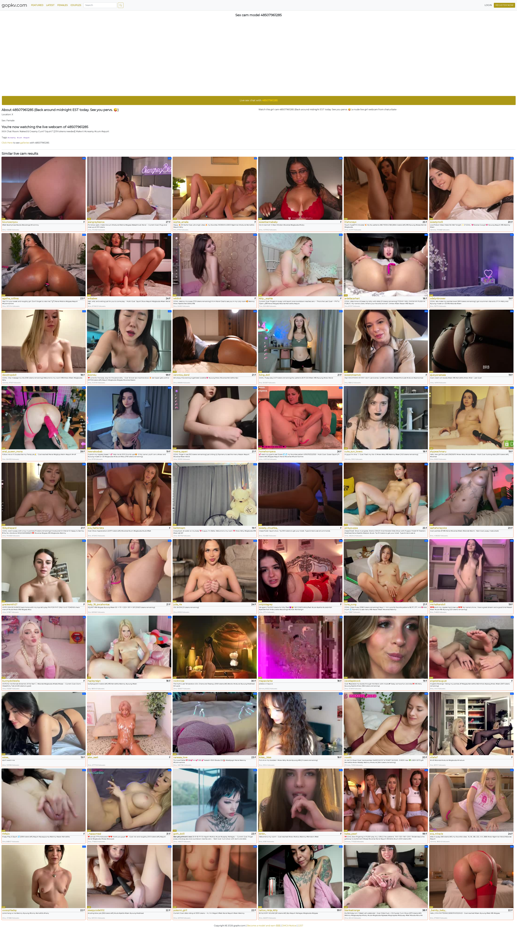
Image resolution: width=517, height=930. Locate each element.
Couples (76, 5)
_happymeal (94, 834)
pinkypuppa (351, 528)
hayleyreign (94, 681)
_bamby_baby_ (438, 910)
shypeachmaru (438, 451)
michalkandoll (437, 604)
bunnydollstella (11, 681)
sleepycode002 (96, 910)
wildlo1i (177, 298)
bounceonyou (10, 222)
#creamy (12, 137)
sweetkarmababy (268, 222)
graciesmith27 (9, 604)
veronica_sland (181, 375)
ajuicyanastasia (438, 375)
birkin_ (262, 834)
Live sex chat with (259, 100)
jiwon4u (92, 375)
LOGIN (488, 5)
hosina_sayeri (180, 451)
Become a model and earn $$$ (263, 925)
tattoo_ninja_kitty (268, 910)
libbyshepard (9, 528)
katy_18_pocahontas (98, 604)
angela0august (438, 681)
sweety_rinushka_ (268, 528)
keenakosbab (95, 451)
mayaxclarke (266, 681)
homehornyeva (267, 451)
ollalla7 (434, 757)
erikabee (92, 298)
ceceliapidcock (352, 681)
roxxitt (348, 757)
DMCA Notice (289, 925)
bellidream (179, 528)
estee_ (5, 757)
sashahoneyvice (438, 528)
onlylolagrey (266, 604)
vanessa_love (180, 757)
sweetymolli (436, 222)
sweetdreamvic (353, 375)
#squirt (26, 137)
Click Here (7, 142)
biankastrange (352, 910)
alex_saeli (93, 757)
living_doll (264, 375)
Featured (37, 5)
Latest (50, 5)
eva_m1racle (436, 834)
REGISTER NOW (504, 5)
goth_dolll (179, 834)
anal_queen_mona (12, 451)
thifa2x (6, 834)
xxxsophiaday (9, 910)
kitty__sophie (266, 298)
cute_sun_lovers (353, 451)
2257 (300, 925)
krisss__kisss (265, 757)
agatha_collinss (10, 298)
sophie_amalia (180, 222)
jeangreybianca (96, 222)
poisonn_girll (180, 910)
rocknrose (178, 681)
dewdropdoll (9, 375)
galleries (24, 142)
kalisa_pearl (351, 834)
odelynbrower (438, 298)
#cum (19, 137)
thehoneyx (350, 222)
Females (62, 5)
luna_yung (350, 604)
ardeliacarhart (352, 298)
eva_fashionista (96, 528)
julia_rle (177, 604)
